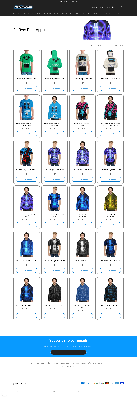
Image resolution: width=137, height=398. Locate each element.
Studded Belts (65, 363)
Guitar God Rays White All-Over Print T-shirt (54, 261)
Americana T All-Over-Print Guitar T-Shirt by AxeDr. (26, 170)
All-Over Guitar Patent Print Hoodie (110, 306)
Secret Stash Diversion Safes (81, 363)
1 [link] (63, 327)
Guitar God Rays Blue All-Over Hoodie (26, 306)
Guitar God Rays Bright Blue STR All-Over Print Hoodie (26, 261)
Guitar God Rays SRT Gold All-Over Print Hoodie (110, 215)
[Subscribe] (84, 352)
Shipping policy (75, 391)
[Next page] (74, 327)
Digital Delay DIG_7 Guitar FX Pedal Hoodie (110, 79)
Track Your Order (99, 363)
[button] (26, 13)
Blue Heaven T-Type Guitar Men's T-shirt (110, 261)
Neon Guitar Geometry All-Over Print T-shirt (110, 170)
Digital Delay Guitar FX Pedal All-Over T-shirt (82, 79)
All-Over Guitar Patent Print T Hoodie (54, 306)
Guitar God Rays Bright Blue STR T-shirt (54, 215)
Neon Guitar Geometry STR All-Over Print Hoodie (82, 170)
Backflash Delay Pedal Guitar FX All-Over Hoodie (54, 124)
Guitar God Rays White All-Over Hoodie (82, 261)
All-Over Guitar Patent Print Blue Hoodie (82, 306)
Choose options (27, 88)
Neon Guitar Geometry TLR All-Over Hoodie (26, 215)
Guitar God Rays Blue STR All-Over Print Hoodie (82, 215)
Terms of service (63, 391)
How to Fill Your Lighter (68, 366)
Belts (43, 363)
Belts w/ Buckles (52, 363)
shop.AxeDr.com (22, 391)
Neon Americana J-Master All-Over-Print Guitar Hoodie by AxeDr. (110, 124)
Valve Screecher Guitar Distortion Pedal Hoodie (54, 79)
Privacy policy (53, 391)
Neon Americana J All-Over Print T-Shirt (82, 124)
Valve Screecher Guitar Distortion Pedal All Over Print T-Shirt (26, 79)
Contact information (86, 391)
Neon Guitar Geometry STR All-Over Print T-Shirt (54, 170)
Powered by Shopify (33, 391)
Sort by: (93, 46)
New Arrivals (35, 363)
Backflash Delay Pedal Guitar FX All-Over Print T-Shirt (26, 124)
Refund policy (44, 391)
